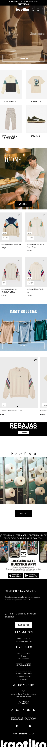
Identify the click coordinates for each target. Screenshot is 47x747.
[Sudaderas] (11, 86)
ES (29, 734)
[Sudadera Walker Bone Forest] (19, 382)
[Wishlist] (37, 9)
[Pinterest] (17, 710)
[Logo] (22, 10)
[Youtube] (28, 710)
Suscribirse (23, 625)
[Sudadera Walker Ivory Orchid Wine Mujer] (11, 272)
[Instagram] (12, 710)
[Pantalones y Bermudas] (11, 122)
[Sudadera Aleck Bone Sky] (11, 227)
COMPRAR (23, 58)
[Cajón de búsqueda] (32, 9)
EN (33, 734)
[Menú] (4, 10)
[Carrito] (42, 9)
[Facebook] (34, 710)
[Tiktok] (23, 710)
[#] (23, 429)
